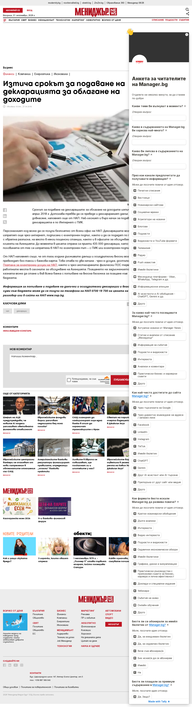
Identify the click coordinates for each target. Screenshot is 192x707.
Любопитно (93, 20)
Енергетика (63, 621)
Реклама (85, 614)
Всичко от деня (111, 20)
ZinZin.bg (98, 2)
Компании (62, 618)
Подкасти (171, 20)
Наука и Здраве (90, 646)
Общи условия (10, 687)
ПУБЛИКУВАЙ (123, 380)
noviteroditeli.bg (71, 2)
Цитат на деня (89, 641)
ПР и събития (88, 618)
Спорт (109, 614)
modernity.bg (54, 2)
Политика (38, 614)
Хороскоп (86, 634)
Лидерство (62, 634)
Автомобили (113, 611)
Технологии (63, 20)
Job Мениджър (64, 641)
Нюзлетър (113, 624)
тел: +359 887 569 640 (40, 680)
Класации (86, 630)
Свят (24, 20)
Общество (38, 618)
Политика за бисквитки (66, 687)
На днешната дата (91, 637)
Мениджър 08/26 (136, 2)
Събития (184, 20)
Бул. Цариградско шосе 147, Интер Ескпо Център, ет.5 (56, 677)
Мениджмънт (46, 20)
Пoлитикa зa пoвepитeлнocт (36, 687)
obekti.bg (86, 2)
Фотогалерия (88, 626)
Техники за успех (65, 637)
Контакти (35, 673)
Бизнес (32, 20)
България (14, 20)
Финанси (61, 614)
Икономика (62, 625)
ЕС (34, 634)
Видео (109, 618)
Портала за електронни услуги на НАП (30, 265)
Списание (158, 20)
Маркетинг (78, 20)
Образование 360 (115, 2)
